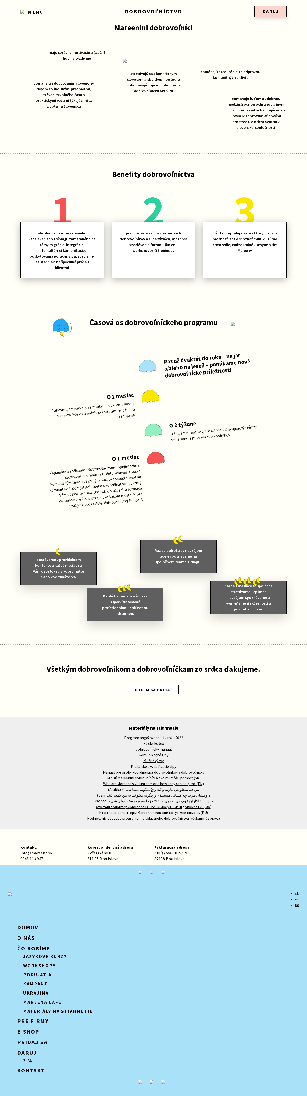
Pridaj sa (32, 1042)
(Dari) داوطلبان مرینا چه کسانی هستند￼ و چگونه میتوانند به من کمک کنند (153, 795)
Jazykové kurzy (45, 956)
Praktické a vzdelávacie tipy (153, 766)
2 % (27, 1061)
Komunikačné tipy (153, 754)
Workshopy (39, 965)
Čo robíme (33, 948)
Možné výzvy (153, 760)
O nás (26, 938)
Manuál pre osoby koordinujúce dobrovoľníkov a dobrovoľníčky (153, 772)
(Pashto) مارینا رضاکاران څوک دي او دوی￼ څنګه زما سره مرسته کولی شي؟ (153, 801)
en (297, 899)
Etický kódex (153, 743)
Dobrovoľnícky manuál (153, 749)
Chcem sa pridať (154, 689)
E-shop (28, 1031)
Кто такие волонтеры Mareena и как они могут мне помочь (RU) (153, 812)
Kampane (35, 984)
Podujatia (37, 975)
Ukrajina (36, 993)
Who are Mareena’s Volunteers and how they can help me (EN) (153, 783)
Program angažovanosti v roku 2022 (153, 737)
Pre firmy (33, 1021)
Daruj (270, 11)
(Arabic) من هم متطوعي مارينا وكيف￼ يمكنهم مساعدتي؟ (153, 789)
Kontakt (31, 1070)
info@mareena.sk (36, 852)
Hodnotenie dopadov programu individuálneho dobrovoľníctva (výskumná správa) (153, 818)
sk (297, 893)
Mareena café (42, 1002)
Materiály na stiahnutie (58, 1011)
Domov (27, 927)
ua (297, 904)
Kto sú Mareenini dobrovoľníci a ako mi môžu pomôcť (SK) (154, 778)
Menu (34, 12)
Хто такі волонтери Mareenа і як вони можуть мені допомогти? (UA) (153, 806)
